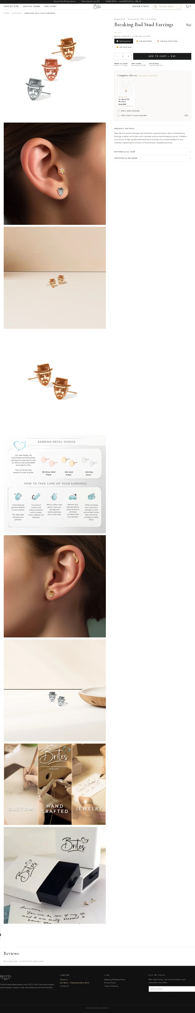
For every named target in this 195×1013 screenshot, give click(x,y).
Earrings (17, 13)
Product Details (124, 128)
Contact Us (64, 986)
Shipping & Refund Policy (114, 979)
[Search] (155, 6)
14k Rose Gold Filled (168, 41)
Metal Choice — (132, 36)
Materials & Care (124, 152)
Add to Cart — (162, 56)
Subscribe (172, 996)
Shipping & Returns (126, 158)
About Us (64, 979)
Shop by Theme (31, 6)
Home (6, 13)
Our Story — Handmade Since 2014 (74, 983)
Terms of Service (111, 986)
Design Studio (141, 6)
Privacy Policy (110, 983)
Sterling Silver (125, 41)
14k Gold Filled (145, 41)
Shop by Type (11, 6)
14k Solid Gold (125, 47)
